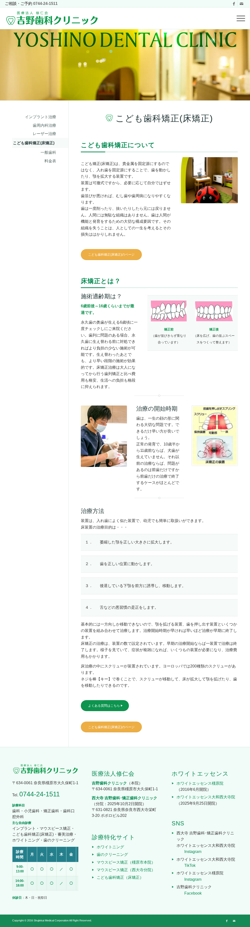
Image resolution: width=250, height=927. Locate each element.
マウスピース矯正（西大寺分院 (124, 870)
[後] (226, 180)
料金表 (50, 161)
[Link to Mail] (241, 3)
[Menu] (239, 18)
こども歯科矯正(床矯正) (33, 143)
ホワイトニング (110, 847)
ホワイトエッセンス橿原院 (200, 783)
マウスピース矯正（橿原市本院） (126, 862)
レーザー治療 (44, 134)
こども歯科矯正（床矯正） (120, 877)
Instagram (192, 852)
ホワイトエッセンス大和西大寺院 (206, 797)
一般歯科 (48, 152)
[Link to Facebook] (234, 3)
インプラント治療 (40, 117)
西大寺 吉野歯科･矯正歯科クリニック (124, 798)
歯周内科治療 (44, 125)
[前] (191, 180)
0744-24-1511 (45, 3)
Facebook (193, 893)
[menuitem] (239, 18)
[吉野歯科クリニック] (52, 18)
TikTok (190, 865)
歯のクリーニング (112, 854)
